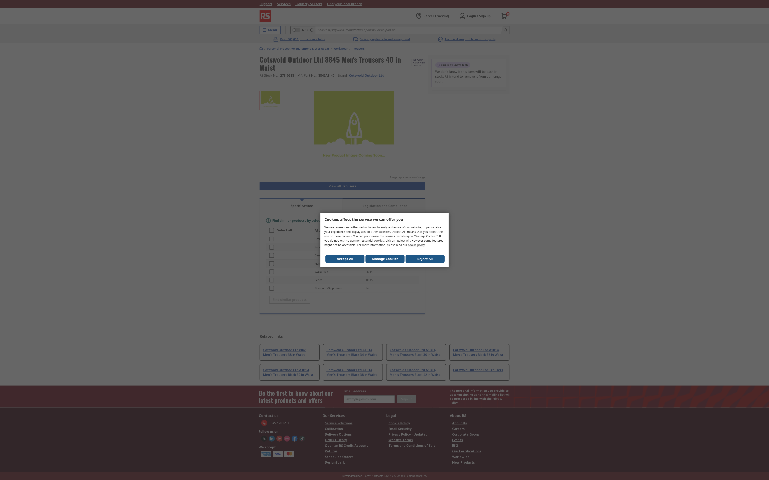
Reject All (425, 259)
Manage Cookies (385, 259)
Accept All (345, 259)
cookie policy (416, 245)
